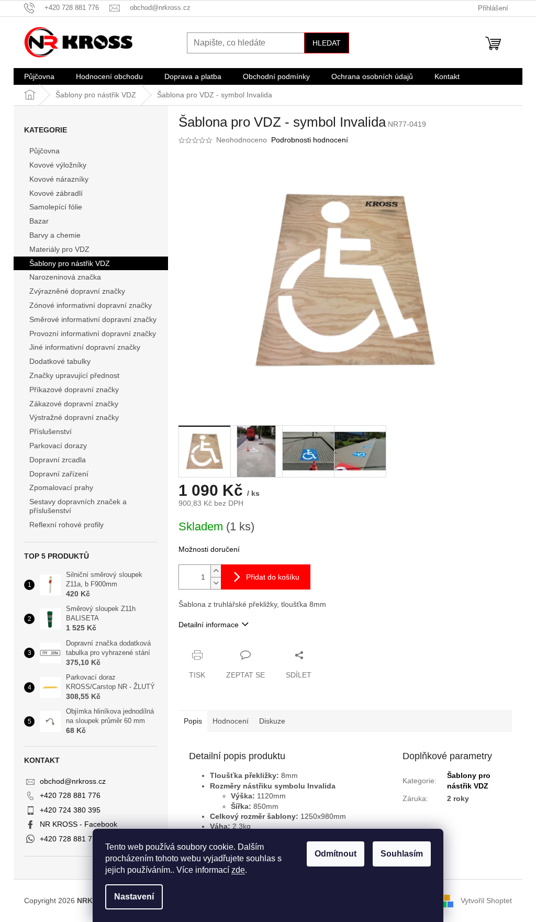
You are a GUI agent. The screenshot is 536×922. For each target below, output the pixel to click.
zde (238, 869)
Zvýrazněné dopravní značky (77, 291)
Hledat (326, 43)
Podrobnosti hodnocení (309, 140)
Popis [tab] (193, 721)
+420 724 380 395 (70, 810)
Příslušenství (50, 431)
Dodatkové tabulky (60, 361)
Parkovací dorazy (58, 445)
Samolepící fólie (55, 207)
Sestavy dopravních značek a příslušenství (78, 506)
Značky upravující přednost (74, 375)
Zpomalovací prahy (61, 487)
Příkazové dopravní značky (74, 389)
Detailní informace (208, 624)
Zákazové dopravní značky (73, 403)
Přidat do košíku (272, 577)
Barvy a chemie (55, 235)
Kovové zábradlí (56, 193)
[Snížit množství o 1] (215, 583)
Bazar (39, 221)
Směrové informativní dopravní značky (93, 319)
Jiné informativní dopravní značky (84, 347)
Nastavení (134, 896)
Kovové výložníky (57, 165)
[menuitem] (39, 76)
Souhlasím (402, 853)
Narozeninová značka (65, 277)
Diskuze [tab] (272, 721)
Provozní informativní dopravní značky (92, 333)
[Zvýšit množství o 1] (215, 571)
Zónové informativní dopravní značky (90, 305)
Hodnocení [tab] (231, 721)
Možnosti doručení (209, 549)
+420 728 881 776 (70, 795)
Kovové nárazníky (58, 179)
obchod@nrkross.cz (73, 781)
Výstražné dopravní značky (74, 417)
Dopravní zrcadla (57, 460)
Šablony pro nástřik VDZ (69, 263)
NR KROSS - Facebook (78, 824)
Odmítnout (335, 853)
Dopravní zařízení (58, 474)
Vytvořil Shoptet (486, 900)
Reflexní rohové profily (66, 524)
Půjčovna (44, 151)
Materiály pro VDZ (59, 249)
